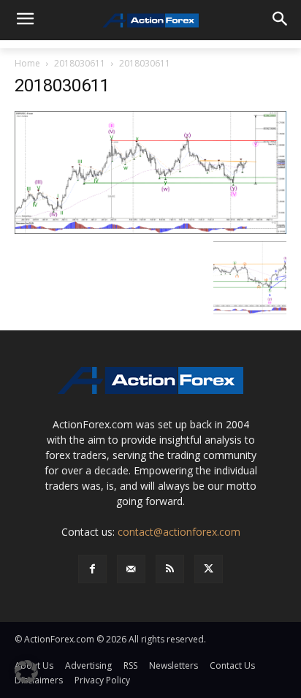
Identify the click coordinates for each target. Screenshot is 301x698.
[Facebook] (92, 569)
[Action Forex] (150, 20)
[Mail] (131, 569)
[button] (26, 671)
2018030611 (79, 63)
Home (27, 63)
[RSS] (170, 569)
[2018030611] (150, 171)
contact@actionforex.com (179, 532)
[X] (208, 569)
